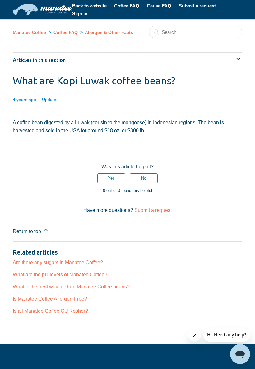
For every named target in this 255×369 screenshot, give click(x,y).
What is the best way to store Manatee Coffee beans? (71, 286)
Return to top (27, 231)
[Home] (42, 9)
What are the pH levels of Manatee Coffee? (60, 274)
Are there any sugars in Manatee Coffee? (58, 262)
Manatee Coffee (29, 32)
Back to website (89, 5)
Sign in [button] (79, 13)
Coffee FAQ (126, 5)
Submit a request (197, 5)
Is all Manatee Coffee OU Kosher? (50, 311)
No (143, 178)
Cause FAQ (159, 5)
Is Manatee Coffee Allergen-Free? (50, 298)
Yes (111, 178)
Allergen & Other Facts (109, 32)
